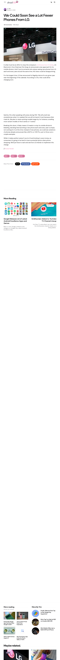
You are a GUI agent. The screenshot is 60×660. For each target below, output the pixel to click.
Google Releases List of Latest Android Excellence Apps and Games (15, 221)
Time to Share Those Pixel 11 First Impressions (22, 623)
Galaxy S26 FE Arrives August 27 (9, 637)
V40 (22, 156)
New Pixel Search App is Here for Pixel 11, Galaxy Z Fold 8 (22, 638)
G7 (7, 156)
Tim (10, 8)
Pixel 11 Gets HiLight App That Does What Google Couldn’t (9, 623)
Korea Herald (9, 149)
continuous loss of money (45, 65)
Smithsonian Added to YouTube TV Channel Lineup (44, 220)
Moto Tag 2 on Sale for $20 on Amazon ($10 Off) (48, 620)
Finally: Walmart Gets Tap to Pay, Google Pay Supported (48, 612)
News (8, 652)
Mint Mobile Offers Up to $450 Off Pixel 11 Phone (48, 629)
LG (14, 156)
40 (8, 25)
